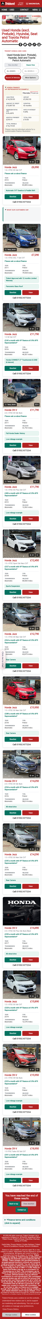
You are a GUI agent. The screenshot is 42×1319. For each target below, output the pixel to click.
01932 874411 (20, 4)
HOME (4, 10)
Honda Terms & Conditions (29, 1246)
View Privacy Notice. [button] (10, 1309)
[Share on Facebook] (20, 44)
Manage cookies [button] (11, 1315)
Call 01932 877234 (22, 202)
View (31, 197)
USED (12, 10)
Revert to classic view (30, 65)
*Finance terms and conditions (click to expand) (20, 1221)
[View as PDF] (39, 44)
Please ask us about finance (16, 173)
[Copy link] (34, 44)
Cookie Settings (28, 1244)
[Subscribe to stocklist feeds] (30, 44)
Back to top (13, 1204)
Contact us (22, 1210)
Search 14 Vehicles (13, 77)
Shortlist (13, 197)
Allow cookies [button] (30, 1315)
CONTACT (24, 10)
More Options (30, 77)
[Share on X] (25, 44)
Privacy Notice (16, 1244)
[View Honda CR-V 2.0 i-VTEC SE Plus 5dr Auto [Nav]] (22, 911)
